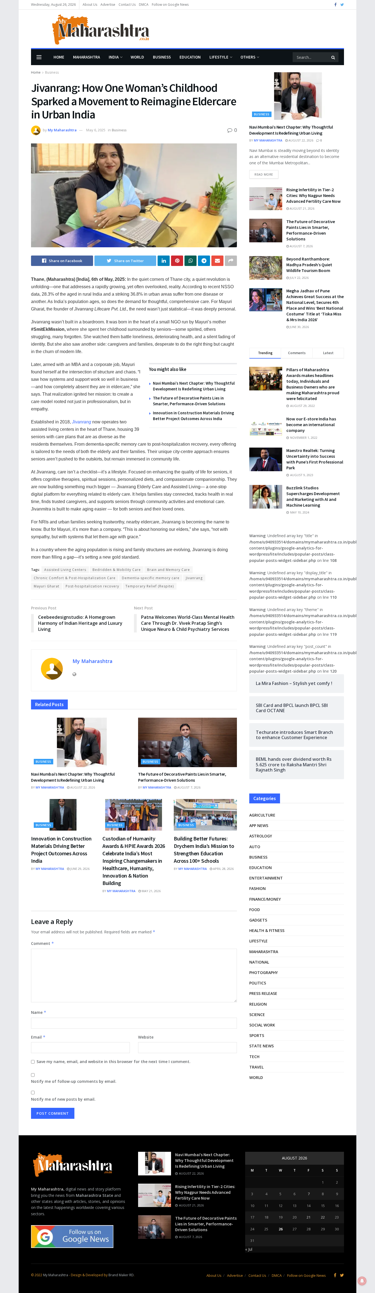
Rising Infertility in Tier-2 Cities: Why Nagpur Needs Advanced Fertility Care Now (313, 195)
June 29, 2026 (79, 869)
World (137, 57)
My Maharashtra (62, 129)
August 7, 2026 (188, 787)
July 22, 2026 (299, 278)
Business (162, 57)
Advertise (107, 4)
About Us (90, 4)
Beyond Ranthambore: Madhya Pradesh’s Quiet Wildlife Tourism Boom (309, 264)
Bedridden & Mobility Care (117, 569)
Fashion (257, 888)
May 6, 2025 (95, 129)
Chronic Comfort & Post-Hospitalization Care (75, 578)
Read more (263, 174)
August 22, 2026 (82, 787)
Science (257, 1014)
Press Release (263, 993)
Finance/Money (265, 899)
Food (254, 909)
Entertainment (266, 878)
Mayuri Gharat (46, 586)
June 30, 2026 (299, 327)
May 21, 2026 (151, 891)
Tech (254, 1056)
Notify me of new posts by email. (63, 1099)
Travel (256, 1067)
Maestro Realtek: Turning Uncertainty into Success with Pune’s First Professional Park (314, 459)
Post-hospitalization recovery (92, 586)
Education (190, 57)
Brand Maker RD (121, 1275)
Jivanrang (194, 578)
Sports (256, 1035)
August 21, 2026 (301, 208)
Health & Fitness (266, 930)
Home (59, 57)
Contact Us (127, 4)
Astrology (260, 836)
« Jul (248, 1249)
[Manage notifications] (362, 1281)
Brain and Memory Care (168, 569)
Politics (257, 983)
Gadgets (258, 920)
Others (247, 57)
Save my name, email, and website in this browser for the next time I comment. (114, 1061)
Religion (258, 1004)
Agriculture (262, 815)
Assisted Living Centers (65, 569)
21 (308, 1217)
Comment (42, 943)
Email (38, 1037)
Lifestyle (218, 57)
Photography (263, 972)
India (114, 57)
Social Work (262, 1025)
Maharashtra (86, 57)
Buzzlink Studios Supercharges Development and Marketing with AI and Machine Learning (313, 496)
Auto (254, 846)
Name (38, 1012)
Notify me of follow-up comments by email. (73, 1081)
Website (145, 1037)
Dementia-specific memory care (151, 578)
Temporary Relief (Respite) (149, 586)
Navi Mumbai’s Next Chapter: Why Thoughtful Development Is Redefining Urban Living (73, 777)
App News (258, 825)
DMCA (144, 4)
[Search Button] (333, 57)
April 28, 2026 (223, 869)
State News (261, 1045)
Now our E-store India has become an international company (311, 424)
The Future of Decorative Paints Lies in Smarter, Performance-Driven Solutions (182, 777)
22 (323, 1217)
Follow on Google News (170, 4)
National (259, 962)
